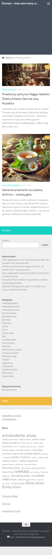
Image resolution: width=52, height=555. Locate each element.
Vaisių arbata (7, 366)
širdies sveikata (18, 483)
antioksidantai (13, 435)
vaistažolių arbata (20, 475)
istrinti (4, 330)
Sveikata (5, 359)
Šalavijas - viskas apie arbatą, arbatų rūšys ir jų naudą (20, 3)
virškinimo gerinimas (27, 479)
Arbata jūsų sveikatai (11, 306)
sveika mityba (8, 472)
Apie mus (6, 503)
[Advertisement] (26, 27)
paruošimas (19, 464)
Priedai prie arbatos (10, 353)
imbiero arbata (8, 450)
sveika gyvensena (38, 468)
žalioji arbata (35, 483)
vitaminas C (6, 484)
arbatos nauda (38, 439)
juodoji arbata (33, 453)
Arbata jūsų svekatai (10, 310)
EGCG (16, 447)
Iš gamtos (6, 323)
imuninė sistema (23, 450)
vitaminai (40, 480)
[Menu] (48, 3)
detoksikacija (7, 446)
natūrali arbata (43, 457)
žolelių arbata (9, 90)
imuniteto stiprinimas (12, 453)
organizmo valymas (8, 464)
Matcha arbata (8, 343)
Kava (4, 336)
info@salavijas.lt (9, 419)
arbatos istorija (25, 439)
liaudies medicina (20, 457)
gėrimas (33, 447)
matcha (34, 457)
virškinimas (9, 479)
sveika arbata (25, 468)
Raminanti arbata (30, 464)
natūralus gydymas (28, 460)
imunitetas (37, 450)
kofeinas (45, 454)
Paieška (5, 240)
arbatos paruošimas (11, 442)
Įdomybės (6, 320)
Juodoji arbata (8, 333)
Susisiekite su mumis (11, 511)
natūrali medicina (10, 461)
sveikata (22, 471)
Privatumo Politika (10, 496)
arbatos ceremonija (10, 439)
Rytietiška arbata (9, 356)
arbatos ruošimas (26, 443)
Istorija (5, 326)
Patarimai (6, 346)
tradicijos (44, 472)
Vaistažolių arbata (11, 185)
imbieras (40, 447)
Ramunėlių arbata (10, 468)
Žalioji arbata (7, 373)
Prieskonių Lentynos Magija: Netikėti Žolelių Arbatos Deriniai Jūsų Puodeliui (26, 98)
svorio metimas (35, 472)
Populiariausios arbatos (12, 349)
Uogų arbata (7, 363)
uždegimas (6, 476)
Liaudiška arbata (9, 339)
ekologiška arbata (24, 447)
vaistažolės (38, 475)
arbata (31, 435)
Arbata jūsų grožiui (10, 303)
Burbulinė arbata (9, 313)
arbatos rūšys (38, 443)
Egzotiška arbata (9, 316)
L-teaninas (6, 457)
